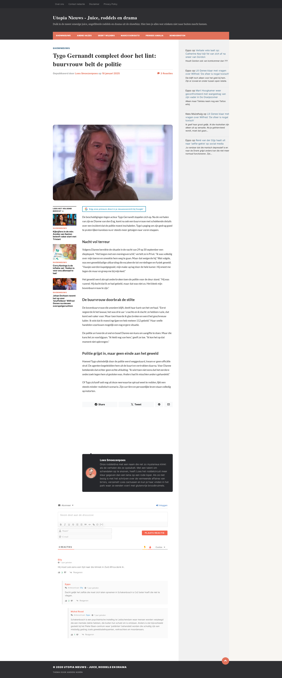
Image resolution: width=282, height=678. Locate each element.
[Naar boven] (225, 661)
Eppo (88, 615)
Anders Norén (75, 672)
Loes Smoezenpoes (86, 73)
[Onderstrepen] (69, 524)
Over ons (59, 4)
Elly (60, 559)
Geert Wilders (106, 35)
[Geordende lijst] (77, 524)
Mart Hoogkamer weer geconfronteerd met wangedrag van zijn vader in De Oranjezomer (206, 94)
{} (97, 524)
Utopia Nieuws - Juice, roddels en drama (95, 17)
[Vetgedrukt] (61, 524)
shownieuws (63, 35)
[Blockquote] (85, 524)
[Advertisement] (113, 101)
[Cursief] (65, 524)
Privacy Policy (110, 4)
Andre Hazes (84, 35)
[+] (101, 524)
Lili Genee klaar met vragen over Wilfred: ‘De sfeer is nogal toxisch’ (207, 117)
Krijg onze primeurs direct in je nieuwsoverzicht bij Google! (116, 209)
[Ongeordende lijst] (81, 524)
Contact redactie (76, 4)
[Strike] (73, 524)
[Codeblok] (90, 524)
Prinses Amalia (154, 35)
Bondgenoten (177, 35)
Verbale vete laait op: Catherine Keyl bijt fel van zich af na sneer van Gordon (206, 53)
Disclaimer (94, 4)
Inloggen (162, 505)
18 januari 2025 (111, 73)
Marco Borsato (130, 35)
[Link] (94, 524)
